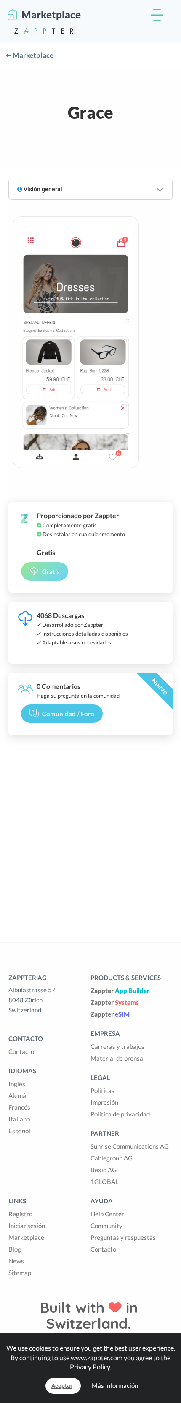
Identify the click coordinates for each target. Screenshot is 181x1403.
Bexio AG (103, 1170)
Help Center (107, 1214)
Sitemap (19, 1272)
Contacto (21, 1051)
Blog (14, 1249)
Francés (19, 1107)
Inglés (16, 1083)
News (16, 1261)
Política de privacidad (120, 1114)
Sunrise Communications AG (129, 1146)
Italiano (19, 1119)
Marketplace (32, 55)
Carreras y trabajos (117, 1046)
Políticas (102, 1090)
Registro (20, 1214)
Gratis (51, 571)
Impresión (104, 1102)
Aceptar (61, 1385)
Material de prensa (116, 1058)
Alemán (18, 1095)
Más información (115, 1385)
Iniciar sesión (26, 1225)
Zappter (119, 990)
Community (106, 1225)
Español (19, 1130)
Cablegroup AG (111, 1158)
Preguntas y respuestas (123, 1237)
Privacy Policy (90, 1367)
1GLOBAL (104, 1181)
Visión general (42, 189)
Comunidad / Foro (68, 713)
